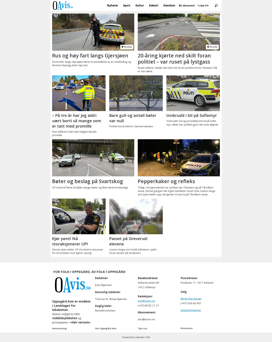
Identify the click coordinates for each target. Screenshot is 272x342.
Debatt (153, 5)
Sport (126, 5)
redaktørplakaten (64, 318)
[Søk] (216, 5)
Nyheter (112, 5)
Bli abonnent (187, 5)
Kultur (139, 5)
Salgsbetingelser (191, 310)
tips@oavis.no (146, 301)
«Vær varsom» (80, 322)
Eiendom (169, 5)
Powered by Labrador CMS (136, 337)
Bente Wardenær (191, 298)
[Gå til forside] (63, 5)
